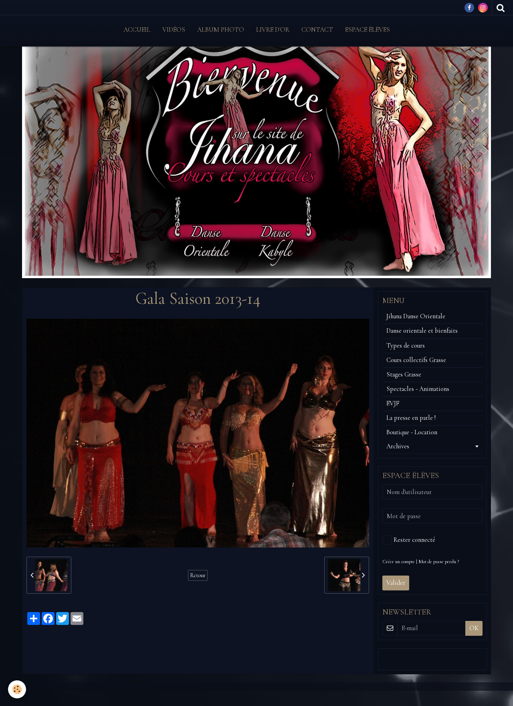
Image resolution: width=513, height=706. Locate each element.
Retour (198, 575)
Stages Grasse (403, 374)
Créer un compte (398, 561)
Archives (397, 446)
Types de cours (405, 346)
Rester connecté (414, 540)
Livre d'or (272, 30)
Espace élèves (367, 30)
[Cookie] (17, 689)
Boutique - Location (411, 432)
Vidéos (173, 30)
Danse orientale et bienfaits (422, 331)
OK (474, 628)
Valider (395, 583)
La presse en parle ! (411, 418)
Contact (317, 30)
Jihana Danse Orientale (415, 316)
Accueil (136, 30)
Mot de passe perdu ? (438, 561)
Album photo (220, 30)
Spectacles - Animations (417, 389)
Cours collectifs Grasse (416, 360)
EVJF (393, 403)
